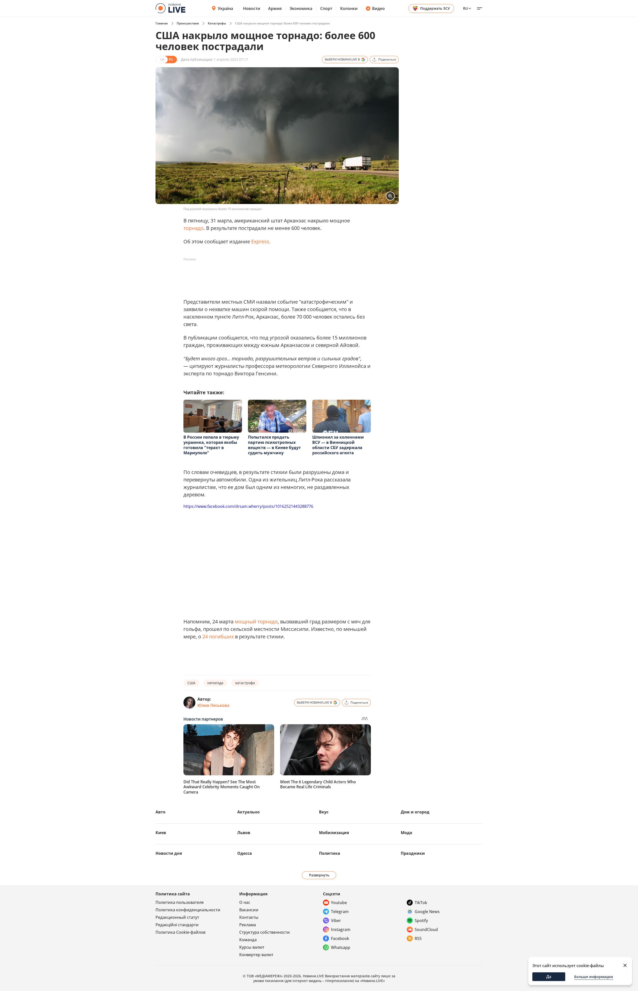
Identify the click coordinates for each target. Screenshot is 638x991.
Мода (406, 832)
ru (465, 8)
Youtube (339, 902)
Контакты (248, 917)
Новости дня (169, 853)
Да (548, 976)
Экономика (301, 8)
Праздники (413, 853)
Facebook (340, 938)
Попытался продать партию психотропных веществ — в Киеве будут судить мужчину (274, 445)
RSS (418, 938)
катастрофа (245, 682)
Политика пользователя (180, 902)
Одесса (244, 853)
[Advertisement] (274, 274)
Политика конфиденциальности (188, 910)
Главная (162, 23)
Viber (336, 920)
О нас (244, 902)
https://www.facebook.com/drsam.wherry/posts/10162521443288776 (248, 506)
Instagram (340, 929)
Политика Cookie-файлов (180, 932)
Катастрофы (217, 23)
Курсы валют (251, 947)
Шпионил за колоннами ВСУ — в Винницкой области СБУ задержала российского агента (338, 445)
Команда (248, 939)
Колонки (349, 8)
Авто (160, 812)
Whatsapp (340, 947)
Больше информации (593, 976)
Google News (427, 911)
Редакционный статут (177, 917)
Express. (260, 241)
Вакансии (248, 910)
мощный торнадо (256, 621)
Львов (243, 832)
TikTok (421, 902)
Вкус (323, 812)
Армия (275, 8)
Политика (329, 853)
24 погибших (218, 636)
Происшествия (188, 23)
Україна (225, 8)
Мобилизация (334, 832)
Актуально (248, 812)
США (191, 682)
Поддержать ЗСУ (435, 8)
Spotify (421, 920)
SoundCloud (426, 929)
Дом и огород (415, 812)
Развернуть (319, 875)
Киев (161, 832)
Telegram (340, 911)
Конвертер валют (256, 954)
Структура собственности (264, 932)
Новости (251, 8)
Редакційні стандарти (177, 924)
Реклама (247, 924)
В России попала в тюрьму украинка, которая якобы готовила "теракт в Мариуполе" (211, 445)
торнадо (193, 228)
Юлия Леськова (213, 705)
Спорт (326, 8)
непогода (215, 682)
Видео (378, 8)
